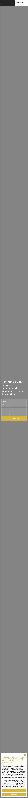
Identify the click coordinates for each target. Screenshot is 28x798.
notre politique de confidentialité (10, 788)
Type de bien (5, 404)
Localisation (6, 409)
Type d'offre (5, 399)
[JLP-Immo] (21, 3)
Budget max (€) (7, 414)
